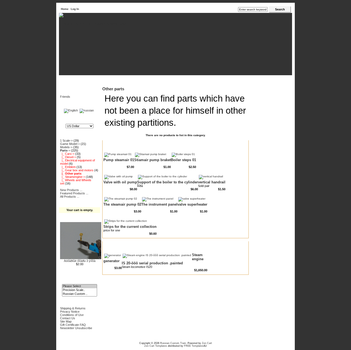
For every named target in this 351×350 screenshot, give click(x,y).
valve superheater (192, 204)
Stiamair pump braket (152, 160)
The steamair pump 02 (122, 204)
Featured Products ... (74, 193)
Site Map (66, 321)
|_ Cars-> (67, 153)
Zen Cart (207, 343)
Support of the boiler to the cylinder (167, 182)
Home (65, 8)
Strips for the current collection (130, 227)
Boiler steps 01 (183, 160)
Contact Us (67, 318)
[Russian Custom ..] (79, 294)
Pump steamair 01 (118, 160)
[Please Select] (79, 286)
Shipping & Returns (73, 308)
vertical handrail (211, 182)
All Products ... (69, 196)
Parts (75, 79)
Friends (65, 96)
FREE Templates (193, 346)
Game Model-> (70, 143)
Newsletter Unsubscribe (76, 328)
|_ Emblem (68, 167)
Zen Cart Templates (155, 346)
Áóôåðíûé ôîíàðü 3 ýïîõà (79, 260)
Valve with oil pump (120, 182)
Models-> (66, 147)
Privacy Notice (70, 311)
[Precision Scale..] (79, 290)
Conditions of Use (72, 315)
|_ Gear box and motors (77, 170)
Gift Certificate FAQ (73, 324)
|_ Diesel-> (68, 157)
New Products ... (71, 190)
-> (65, 150)
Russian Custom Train (173, 343)
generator (111, 261)
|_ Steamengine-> (72, 176)
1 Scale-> (66, 140)
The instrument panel (159, 204)
